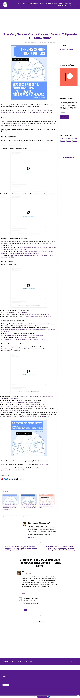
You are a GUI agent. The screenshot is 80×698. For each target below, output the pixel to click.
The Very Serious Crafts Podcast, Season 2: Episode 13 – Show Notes (47, 506)
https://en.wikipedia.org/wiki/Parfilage (29, 326)
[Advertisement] (40, 19)
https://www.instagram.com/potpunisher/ (37, 314)
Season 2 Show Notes (18, 516)
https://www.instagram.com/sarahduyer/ (38, 316)
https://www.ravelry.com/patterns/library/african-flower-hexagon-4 (28, 416)
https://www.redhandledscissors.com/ (37, 528)
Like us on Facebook (67, 157)
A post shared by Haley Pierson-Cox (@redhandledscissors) (29, 188)
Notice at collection (34, 696)
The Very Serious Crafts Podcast (15, 661)
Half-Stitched (49, 3)
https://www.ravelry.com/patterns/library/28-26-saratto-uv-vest (20, 402)
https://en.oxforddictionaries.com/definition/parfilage (37, 324)
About (24, 3)
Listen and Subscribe (33, 3)
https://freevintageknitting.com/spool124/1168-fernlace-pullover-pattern (23, 349)
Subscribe (64, 117)
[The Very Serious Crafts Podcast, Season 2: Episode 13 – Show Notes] (47, 499)
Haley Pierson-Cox (32, 42)
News (55, 3)
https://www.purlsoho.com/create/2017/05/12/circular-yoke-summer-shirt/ (23, 406)
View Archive (32, 537)
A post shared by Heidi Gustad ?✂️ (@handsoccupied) (29, 391)
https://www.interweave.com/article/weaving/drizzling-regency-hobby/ (23, 339)
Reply (23, 593)
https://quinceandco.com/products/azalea (16, 410)
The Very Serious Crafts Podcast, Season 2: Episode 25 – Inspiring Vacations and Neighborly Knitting (28, 506)
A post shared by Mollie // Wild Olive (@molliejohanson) (29, 305)
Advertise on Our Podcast (64, 5)
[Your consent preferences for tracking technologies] (78, 696)
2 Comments (52, 42)
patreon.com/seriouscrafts (16, 125)
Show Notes (26, 516)
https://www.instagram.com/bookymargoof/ (13, 312)
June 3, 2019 (43, 42)
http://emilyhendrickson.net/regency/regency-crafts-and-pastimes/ (22, 335)
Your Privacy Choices (42, 696)
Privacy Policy (67, 3)
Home (19, 3)
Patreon (4, 131)
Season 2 (10, 516)
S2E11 (6, 516)
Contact (61, 3)
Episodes (42, 3)
